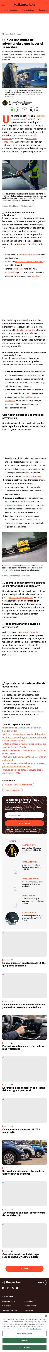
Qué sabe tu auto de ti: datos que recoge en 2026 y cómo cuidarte (20, 1255)
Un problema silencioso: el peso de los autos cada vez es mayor (23, 1172)
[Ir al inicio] (11, 1282)
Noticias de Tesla (29, 862)
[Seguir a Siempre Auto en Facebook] (3, 1288)
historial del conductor (24, 330)
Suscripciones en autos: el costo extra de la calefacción (23, 1214)
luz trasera (18, 269)
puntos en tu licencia (30, 375)
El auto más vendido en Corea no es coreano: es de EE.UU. (31, 867)
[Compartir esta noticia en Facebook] (18, 109)
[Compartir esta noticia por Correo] (30, 109)
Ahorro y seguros (30, 1310)
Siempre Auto (7, 34)
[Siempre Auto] (24, 5)
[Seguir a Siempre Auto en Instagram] (12, 1288)
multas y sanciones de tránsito (18, 785)
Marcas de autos (10, 10)
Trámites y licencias (9, 1310)
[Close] (46, 1316)
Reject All (24, 1341)
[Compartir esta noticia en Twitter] (24, 109)
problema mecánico (13, 505)
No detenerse (11, 272)
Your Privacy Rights (24, 1334)
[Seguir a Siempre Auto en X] (7, 1288)
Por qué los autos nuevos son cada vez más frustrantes (24, 1047)
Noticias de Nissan (30, 879)
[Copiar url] (36, 109)
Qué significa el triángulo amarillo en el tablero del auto (31, 850)
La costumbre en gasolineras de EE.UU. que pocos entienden (24, 964)
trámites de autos (12, 790)
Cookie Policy (35, 1329)
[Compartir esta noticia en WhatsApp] (12, 109)
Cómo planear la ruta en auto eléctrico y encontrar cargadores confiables (23, 1006)
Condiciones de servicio (32, 831)
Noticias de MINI (29, 896)
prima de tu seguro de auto (20, 597)
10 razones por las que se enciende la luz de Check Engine (32, 918)
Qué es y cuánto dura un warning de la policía (24, 734)
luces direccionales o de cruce (29, 261)
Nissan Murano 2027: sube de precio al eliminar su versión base (32, 884)
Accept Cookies (25, 1347)
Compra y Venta (30, 1306)
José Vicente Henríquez (22, 102)
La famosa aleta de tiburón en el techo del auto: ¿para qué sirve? (23, 1089)
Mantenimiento (28, 10)
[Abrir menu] (3, 4)
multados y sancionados (34, 343)
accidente (36, 276)
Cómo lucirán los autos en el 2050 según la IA (21, 1131)
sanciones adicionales (31, 476)
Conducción (18, 34)
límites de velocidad (28, 254)
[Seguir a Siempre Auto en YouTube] (17, 1288)
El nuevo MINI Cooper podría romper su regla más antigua (33, 901)
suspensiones (36, 711)
